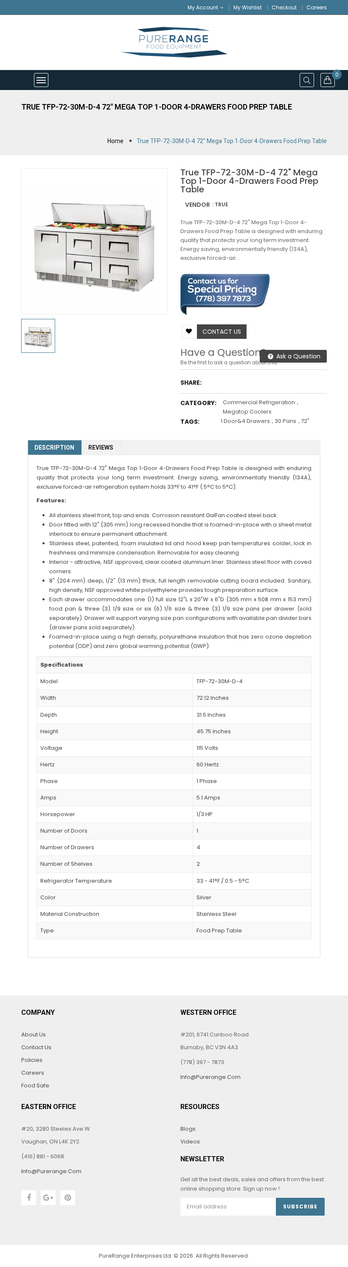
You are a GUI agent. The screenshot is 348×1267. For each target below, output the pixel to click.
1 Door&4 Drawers (245, 421)
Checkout (284, 7)
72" (305, 421)
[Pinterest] (67, 1197)
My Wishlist (247, 7)
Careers (316, 7)
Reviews (100, 447)
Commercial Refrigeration (259, 402)
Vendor (197, 204)
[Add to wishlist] (189, 331)
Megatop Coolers (247, 412)
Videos (190, 1141)
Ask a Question (297, 356)
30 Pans (285, 421)
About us (33, 1034)
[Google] (48, 1197)
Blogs (188, 1129)
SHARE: (191, 382)
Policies (31, 1060)
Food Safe (35, 1085)
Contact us (221, 331)
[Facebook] (28, 1197)
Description (54, 447)
